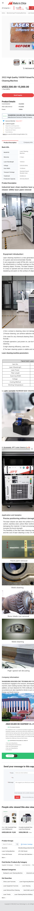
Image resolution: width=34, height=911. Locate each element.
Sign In (5, 134)
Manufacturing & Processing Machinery (16, 13)
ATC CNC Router (22, 851)
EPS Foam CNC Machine (25, 854)
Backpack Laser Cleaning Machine (12, 873)
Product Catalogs (27, 844)
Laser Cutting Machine (8, 851)
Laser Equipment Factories (10, 886)
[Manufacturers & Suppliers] (17, 3)
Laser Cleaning (26, 886)
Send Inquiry (18, 95)
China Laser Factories (9, 881)
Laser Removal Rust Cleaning (11, 890)
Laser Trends (7, 894)
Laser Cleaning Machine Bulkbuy (23, 894)
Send (17, 797)
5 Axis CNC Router (7, 854)
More (3, 898)
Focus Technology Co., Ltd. (23, 904)
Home (3, 13)
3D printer (4, 848)
